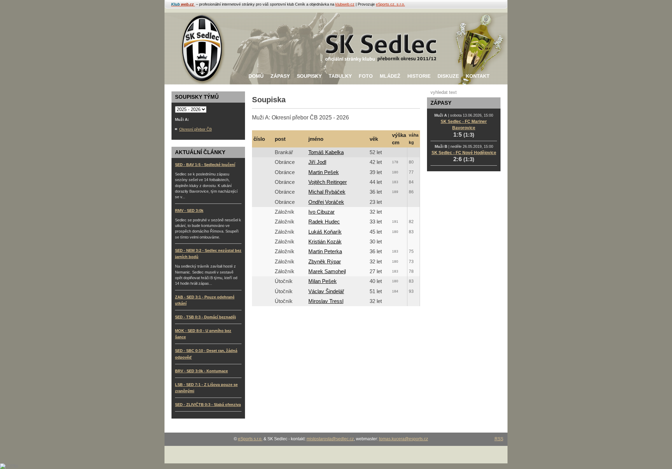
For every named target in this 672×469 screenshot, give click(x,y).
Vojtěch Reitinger (327, 182)
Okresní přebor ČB (195, 129)
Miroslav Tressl (325, 301)
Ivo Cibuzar (321, 212)
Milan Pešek (322, 281)
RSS (499, 438)
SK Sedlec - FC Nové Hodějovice (464, 152)
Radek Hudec (324, 222)
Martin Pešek (323, 172)
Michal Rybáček (326, 192)
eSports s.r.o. (250, 438)
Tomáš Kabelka (326, 152)
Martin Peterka (325, 251)
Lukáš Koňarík (325, 232)
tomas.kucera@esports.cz (403, 438)
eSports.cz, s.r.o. (390, 4)
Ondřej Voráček (326, 202)
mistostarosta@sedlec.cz (330, 438)
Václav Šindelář (326, 291)
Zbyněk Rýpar (324, 261)
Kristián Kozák (325, 241)
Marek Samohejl (327, 271)
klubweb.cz (345, 4)
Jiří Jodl (317, 162)
